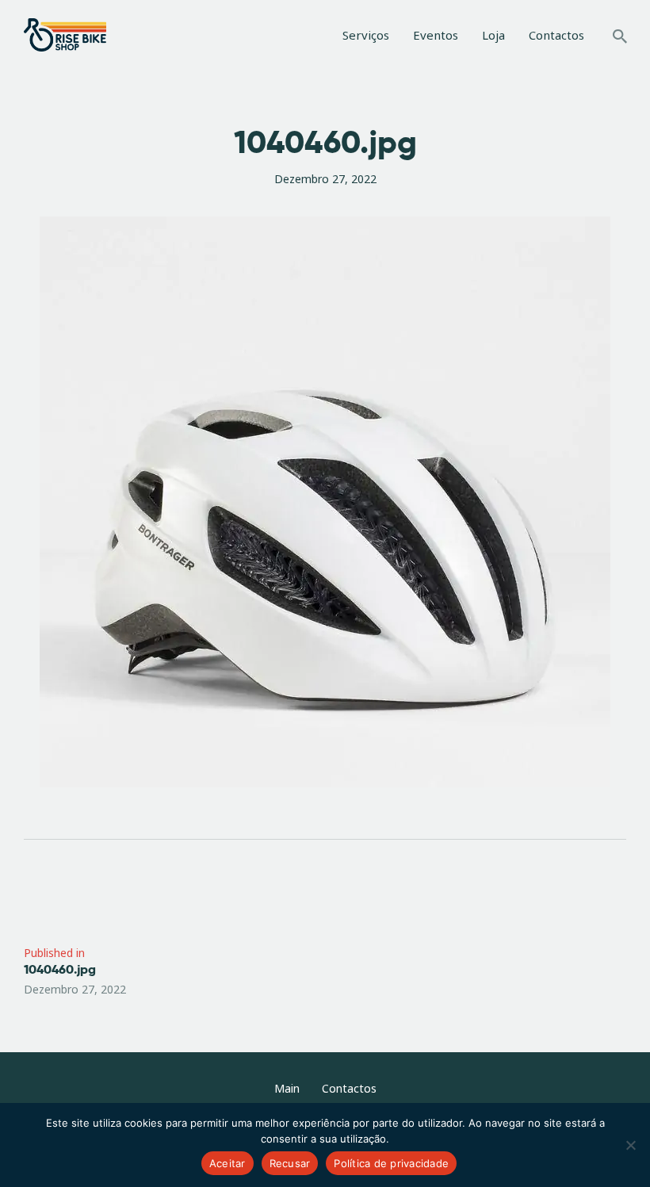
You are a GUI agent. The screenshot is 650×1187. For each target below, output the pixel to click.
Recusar (290, 1163)
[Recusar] (630, 1145)
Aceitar (227, 1163)
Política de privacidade (391, 1163)
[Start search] (620, 37)
